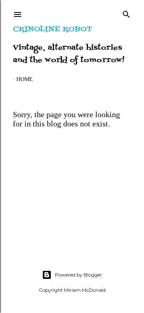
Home (24, 79)
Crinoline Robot (52, 29)
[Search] (126, 13)
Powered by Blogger (78, 275)
